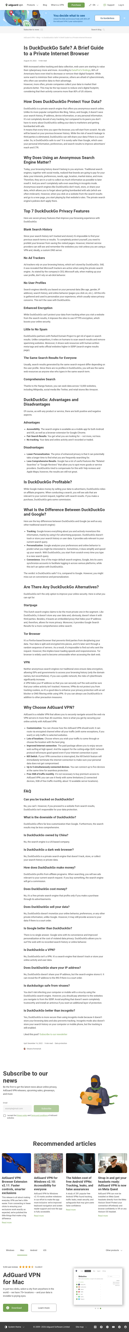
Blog (38, 38)
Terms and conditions (39, 1115)
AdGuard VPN (29, 38)
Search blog (96, 30)
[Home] (14, 5)
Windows (10, 1250)
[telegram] (119, 1326)
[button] (124, 18)
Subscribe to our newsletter (53, 1034)
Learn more (44, 1308)
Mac (22, 1250)
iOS (44, 1250)
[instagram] (95, 1326)
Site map (80, 1327)
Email (5, 1103)
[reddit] (125, 1326)
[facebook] (101, 1326)
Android (33, 1250)
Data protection (61, 1043)
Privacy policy (22, 1115)
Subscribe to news (31, 30)
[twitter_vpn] (107, 1326)
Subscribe (46, 1108)
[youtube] (113, 1326)
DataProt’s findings (81, 70)
